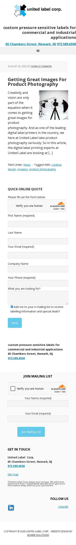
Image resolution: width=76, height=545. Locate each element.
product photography (42, 169)
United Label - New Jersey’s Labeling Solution (38, 10)
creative (56, 165)
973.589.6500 (66, 44)
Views (27, 165)
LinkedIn (63, 507)
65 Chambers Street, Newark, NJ (30, 44)
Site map (13, 474)
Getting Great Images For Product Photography (37, 81)
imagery (23, 169)
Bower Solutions (38, 535)
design (12, 169)
